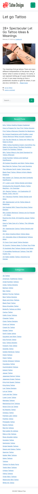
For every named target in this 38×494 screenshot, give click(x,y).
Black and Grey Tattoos (11, 300)
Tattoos (5, 461)
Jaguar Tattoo (8, 373)
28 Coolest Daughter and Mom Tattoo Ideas (18, 163)
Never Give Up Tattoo (10, 407)
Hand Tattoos (7, 355)
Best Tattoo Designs (10, 297)
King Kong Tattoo (9, 385)
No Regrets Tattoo (9, 410)
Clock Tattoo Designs (10, 321)
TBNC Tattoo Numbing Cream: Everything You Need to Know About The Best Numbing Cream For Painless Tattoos (19, 147)
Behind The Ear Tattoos (11, 294)
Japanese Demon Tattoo (11, 376)
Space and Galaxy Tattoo (12, 449)
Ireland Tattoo (8, 370)
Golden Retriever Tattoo (11, 352)
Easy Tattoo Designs (10, 343)
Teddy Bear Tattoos (10, 467)
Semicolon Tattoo (9, 443)
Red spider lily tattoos (10, 431)
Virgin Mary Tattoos (10, 477)
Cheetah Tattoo (8, 318)
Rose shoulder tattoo (10, 437)
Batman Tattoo (8, 288)
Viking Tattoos (8, 473)
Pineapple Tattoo (9, 422)
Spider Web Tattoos (10, 455)
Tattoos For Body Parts (11, 464)
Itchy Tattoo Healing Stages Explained (16, 125)
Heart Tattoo (7, 358)
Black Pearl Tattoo (9, 303)
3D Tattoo (6, 276)
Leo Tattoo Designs (9, 388)
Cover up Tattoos (9, 324)
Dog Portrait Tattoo (9, 340)
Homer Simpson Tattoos (11, 361)
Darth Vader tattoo (9, 333)
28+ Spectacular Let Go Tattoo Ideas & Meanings (17, 32)
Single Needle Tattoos (10, 446)
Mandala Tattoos (9, 400)
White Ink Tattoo (8, 483)
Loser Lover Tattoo (9, 397)
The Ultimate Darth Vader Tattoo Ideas (16, 169)
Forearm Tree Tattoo (10, 346)
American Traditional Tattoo (12, 279)
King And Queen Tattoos (11, 382)
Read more (24, 83)
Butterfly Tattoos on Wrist (12, 309)
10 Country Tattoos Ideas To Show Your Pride (19, 245)
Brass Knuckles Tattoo (10, 306)
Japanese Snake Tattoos (11, 379)
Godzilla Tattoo (8, 349)
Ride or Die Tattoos (9, 434)
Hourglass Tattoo (9, 364)
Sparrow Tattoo (8, 452)
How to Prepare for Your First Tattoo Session (18, 128)
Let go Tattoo (8, 87)
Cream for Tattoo (9, 327)
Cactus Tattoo (8, 312)
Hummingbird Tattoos (10, 367)
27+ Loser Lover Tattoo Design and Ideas (17, 183)
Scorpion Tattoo (8, 440)
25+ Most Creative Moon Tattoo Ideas (16, 234)
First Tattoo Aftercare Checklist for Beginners (19, 131)
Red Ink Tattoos (8, 428)
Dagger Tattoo (8, 330)
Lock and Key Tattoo (10, 394)
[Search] (31, 100)
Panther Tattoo (8, 419)
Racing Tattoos (8, 425)
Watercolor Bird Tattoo (11, 480)
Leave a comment (10, 90)
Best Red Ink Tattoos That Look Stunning (17, 166)
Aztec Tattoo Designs (10, 285)
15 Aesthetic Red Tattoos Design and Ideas (18, 248)
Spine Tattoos (7, 458)
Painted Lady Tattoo (10, 416)
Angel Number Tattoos (11, 282)
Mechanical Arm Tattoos (11, 403)
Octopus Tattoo (8, 413)
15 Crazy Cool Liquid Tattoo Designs (15, 242)
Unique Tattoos (8, 470)
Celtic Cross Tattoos (10, 315)
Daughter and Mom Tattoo (12, 336)
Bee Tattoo (6, 291)
